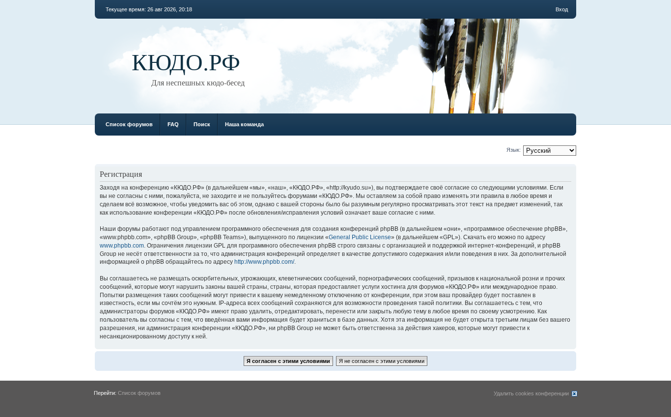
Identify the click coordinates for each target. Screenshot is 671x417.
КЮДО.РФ (186, 61)
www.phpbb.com (122, 245)
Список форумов (129, 124)
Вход (562, 9)
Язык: (513, 150)
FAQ (173, 124)
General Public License (360, 237)
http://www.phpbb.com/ (264, 261)
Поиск (202, 124)
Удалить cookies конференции (531, 393)
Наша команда (244, 124)
